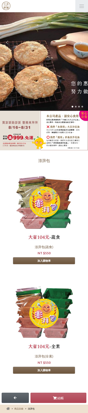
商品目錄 (18, 408)
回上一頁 (15, 398)
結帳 (60, 398)
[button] (72, 106)
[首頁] (6, 6)
